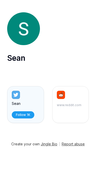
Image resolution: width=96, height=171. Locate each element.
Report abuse (73, 144)
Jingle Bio (49, 144)
